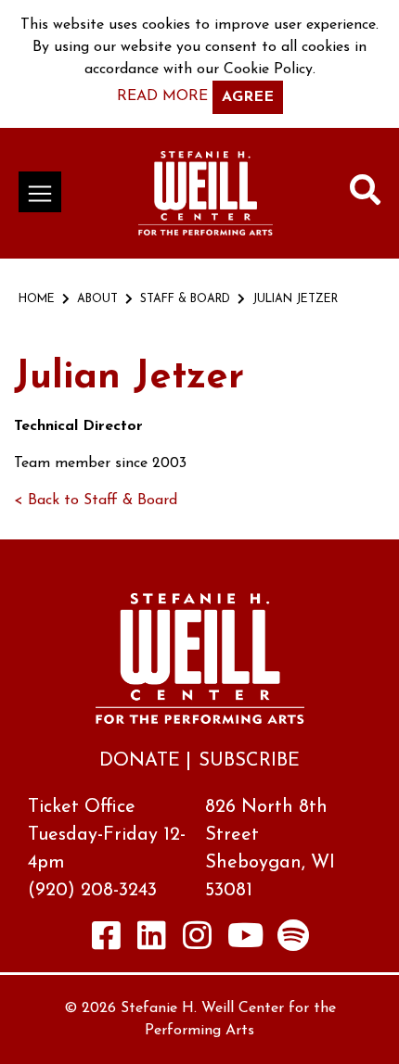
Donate (139, 761)
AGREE (248, 97)
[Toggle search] (365, 194)
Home (37, 299)
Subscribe (249, 761)
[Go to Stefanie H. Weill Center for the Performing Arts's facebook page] (106, 934)
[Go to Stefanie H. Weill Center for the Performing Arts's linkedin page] (152, 934)
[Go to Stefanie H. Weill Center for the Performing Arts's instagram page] (197, 934)
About (97, 299)
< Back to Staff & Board (95, 500)
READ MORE (162, 96)
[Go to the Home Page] (205, 193)
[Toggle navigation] (40, 191)
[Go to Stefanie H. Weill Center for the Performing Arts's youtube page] (245, 934)
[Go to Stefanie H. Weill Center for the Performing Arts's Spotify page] (293, 934)
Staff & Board (185, 299)
